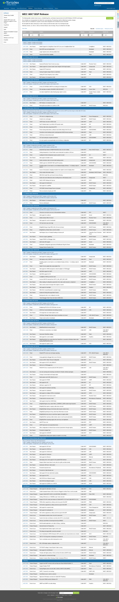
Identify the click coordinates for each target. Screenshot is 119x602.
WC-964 (26, 473)
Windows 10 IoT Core (9, 37)
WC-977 (26, 515)
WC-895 (26, 135)
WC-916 (26, 105)
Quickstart (6, 8)
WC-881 (26, 271)
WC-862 (26, 295)
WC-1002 (26, 385)
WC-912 (26, 89)
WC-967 (26, 422)
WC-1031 (26, 494)
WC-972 (26, 411)
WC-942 (26, 160)
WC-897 (26, 132)
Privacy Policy (64, 595)
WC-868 (26, 312)
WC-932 (26, 169)
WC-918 (26, 528)
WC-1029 (26, 357)
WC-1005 (26, 502)
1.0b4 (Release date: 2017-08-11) (31, 320)
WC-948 (26, 74)
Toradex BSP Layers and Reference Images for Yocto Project (10, 21)
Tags (100, 5)
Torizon (5, 17)
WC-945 (26, 155)
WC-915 (26, 533)
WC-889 (26, 259)
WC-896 (26, 579)
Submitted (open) (99, 28)
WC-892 (26, 583)
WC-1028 (26, 563)
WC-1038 (26, 488)
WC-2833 (26, 64)
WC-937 (26, 116)
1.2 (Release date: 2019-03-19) (31, 96)
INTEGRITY (6, 35)
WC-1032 (26, 339)
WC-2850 (26, 54)
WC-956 (26, 215)
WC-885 (26, 547)
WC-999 (26, 390)
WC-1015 (26, 374)
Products (13, 8)
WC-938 (26, 102)
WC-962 (26, 430)
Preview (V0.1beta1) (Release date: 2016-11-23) (35, 438)
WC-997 (26, 393)
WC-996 (26, 510)
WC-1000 (26, 387)
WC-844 (26, 297)
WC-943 (26, 157)
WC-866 (26, 217)
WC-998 (26, 507)
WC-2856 (26, 51)
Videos (56, 8)
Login (48, 595)
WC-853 (26, 239)
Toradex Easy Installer (9, 15)
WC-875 (26, 284)
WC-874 (26, 287)
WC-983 (26, 459)
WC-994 (26, 512)
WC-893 (26, 140)
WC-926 (26, 180)
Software (30, 8)
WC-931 (26, 172)
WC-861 (26, 220)
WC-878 (26, 279)
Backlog (26, 560)
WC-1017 (26, 367)
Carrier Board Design (22, 8)
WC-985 (26, 454)
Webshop (52, 595)
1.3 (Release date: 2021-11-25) (31, 57)
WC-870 (26, 310)
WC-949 (26, 520)
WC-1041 (26, 327)
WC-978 (26, 470)
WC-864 (26, 550)
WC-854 (26, 236)
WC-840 (26, 247)
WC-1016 (26, 371)
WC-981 (26, 462)
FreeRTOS (6, 25)
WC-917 (26, 531)
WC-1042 (26, 353)
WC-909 (26, 571)
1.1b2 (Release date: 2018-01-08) (31, 249)
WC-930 (26, 568)
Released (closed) (109, 28)
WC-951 (26, 483)
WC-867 (26, 315)
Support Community (48, 8)
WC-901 (26, 129)
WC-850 (26, 200)
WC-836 (26, 558)
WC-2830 (26, 71)
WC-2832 (26, 66)
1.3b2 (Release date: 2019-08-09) (31, 79)
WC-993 (26, 395)
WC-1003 (26, 382)
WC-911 (26, 539)
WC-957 (26, 475)
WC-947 (26, 149)
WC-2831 (26, 69)
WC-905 (26, 127)
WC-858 (26, 229)
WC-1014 (26, 212)
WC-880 (26, 274)
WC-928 (26, 175)
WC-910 (26, 91)
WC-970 (26, 416)
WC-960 (26, 566)
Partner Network (38, 8)
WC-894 (26, 137)
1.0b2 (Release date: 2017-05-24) (31, 346)
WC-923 (26, 185)
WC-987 (26, 398)
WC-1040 (26, 330)
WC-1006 (26, 379)
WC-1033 (26, 336)
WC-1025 (26, 359)
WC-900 (26, 576)
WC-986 (26, 401)
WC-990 (26, 446)
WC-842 (26, 552)
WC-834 (26, 190)
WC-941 (26, 523)
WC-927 (26, 177)
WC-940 (26, 526)
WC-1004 (26, 504)
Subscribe (76, 592)
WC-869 (26, 290)
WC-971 (26, 414)
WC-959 (26, 432)
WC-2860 (26, 46)
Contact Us (58, 595)
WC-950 (26, 435)
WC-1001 (26, 343)
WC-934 (26, 162)
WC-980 (26, 465)
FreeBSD (6, 40)
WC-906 (26, 124)
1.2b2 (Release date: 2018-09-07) (31, 142)
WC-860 (26, 223)
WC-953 (26, 480)
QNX (5, 29)
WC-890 (26, 307)
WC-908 (26, 574)
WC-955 (26, 478)
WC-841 (26, 555)
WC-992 (26, 256)
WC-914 (26, 86)
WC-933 (26, 165)
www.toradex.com (111, 8)
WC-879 (26, 276)
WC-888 (26, 543)
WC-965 (26, 427)
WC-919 (26, 121)
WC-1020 (26, 365)
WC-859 (26, 227)
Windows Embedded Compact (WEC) (11, 32)
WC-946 (26, 152)
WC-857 (26, 232)
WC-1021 (26, 362)
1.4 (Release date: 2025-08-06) (31, 39)
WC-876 (26, 282)
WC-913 (26, 536)
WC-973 (26, 409)
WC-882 (26, 268)
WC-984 (26, 457)
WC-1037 (26, 491)
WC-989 (26, 449)
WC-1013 (26, 377)
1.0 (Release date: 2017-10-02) (31, 300)
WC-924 (26, 183)
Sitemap (70, 595)
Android (5, 27)
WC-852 (26, 241)
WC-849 (26, 188)
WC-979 (26, 467)
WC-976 (26, 518)
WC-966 (26, 424)
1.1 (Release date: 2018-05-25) (31, 193)
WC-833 (26, 203)
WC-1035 (26, 334)
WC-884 (26, 266)
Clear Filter (24, 28)
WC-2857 (26, 49)
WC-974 (26, 406)
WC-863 (26, 292)
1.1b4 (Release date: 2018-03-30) (31, 205)
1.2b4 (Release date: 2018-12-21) (31, 108)
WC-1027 (26, 496)
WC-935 (26, 119)
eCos (5, 42)
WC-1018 (26, 499)
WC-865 (26, 318)
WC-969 (26, 419)
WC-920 (26, 77)
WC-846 (26, 244)
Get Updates (110, 18)
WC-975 (26, 403)
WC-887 (26, 261)
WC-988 (26, 451)
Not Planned (26, 486)
